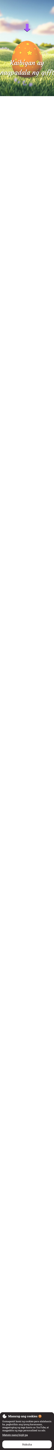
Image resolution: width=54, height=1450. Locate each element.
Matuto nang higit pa (15, 1435)
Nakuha (27, 1444)
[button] (27, 48)
